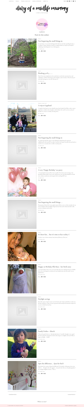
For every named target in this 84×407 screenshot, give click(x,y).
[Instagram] (66, 1)
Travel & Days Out (25, 1)
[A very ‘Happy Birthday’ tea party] (22, 182)
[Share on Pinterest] (45, 51)
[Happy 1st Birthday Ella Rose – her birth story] (22, 278)
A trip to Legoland (44, 105)
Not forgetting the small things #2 (50, 41)
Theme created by (70, 405)
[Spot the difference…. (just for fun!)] (22, 375)
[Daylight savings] (22, 311)
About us (45, 1)
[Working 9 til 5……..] (22, 85)
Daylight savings (44, 299)
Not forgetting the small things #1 (50, 138)
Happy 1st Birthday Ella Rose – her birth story (54, 267)
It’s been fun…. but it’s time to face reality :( (53, 234)
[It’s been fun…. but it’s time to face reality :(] (22, 246)
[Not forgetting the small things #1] (22, 149)
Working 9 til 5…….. (45, 73)
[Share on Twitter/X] (43, 51)
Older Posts (71, 394)
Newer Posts (12, 394)
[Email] (73, 1)
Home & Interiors (36, 1)
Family (17, 1)
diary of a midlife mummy (42, 8)
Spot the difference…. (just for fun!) (50, 363)
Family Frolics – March (46, 331)
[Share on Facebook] (42, 51)
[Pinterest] (67, 1)
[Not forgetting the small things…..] (22, 214)
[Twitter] (64, 1)
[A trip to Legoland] (22, 117)
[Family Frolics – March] (22, 343)
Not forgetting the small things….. (50, 202)
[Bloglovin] (71, 1)
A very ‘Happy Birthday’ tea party (50, 170)
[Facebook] (69, 1)
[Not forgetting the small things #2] (22, 53)
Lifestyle (11, 1)
